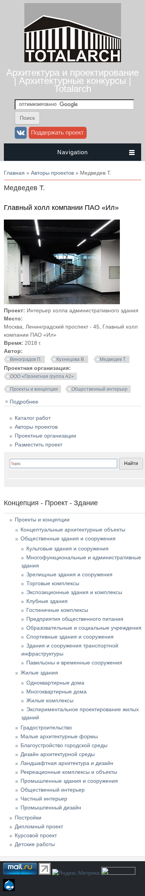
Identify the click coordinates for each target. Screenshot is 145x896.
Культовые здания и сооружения (67, 548)
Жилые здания (39, 672)
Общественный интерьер (100, 389)
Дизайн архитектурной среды (57, 754)
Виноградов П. (26, 359)
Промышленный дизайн (50, 807)
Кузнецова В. (70, 359)
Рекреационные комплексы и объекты (68, 772)
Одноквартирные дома (55, 683)
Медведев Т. (113, 359)
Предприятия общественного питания (74, 619)
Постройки (28, 817)
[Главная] (72, 60)
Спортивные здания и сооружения (70, 637)
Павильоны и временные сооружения (74, 662)
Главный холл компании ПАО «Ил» (61, 207)
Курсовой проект (36, 835)
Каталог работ (33, 418)
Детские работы (35, 844)
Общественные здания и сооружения (68, 538)
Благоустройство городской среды (63, 745)
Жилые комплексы (49, 700)
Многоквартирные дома (56, 691)
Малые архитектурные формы (59, 736)
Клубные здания (47, 601)
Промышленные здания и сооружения (69, 781)
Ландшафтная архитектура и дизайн (66, 763)
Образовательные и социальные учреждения (84, 628)
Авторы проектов (52, 173)
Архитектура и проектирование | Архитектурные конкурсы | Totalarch (72, 80)
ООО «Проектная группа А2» (42, 376)
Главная (14, 173)
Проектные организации (45, 436)
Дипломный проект (39, 826)
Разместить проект (38, 444)
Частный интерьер (43, 798)
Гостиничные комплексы (57, 610)
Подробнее (24, 402)
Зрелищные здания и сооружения (69, 574)
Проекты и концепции (34, 389)
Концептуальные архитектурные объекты (72, 529)
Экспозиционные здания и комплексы (74, 592)
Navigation (72, 152)
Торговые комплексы (52, 583)
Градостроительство (46, 727)
